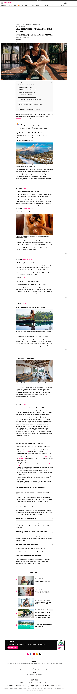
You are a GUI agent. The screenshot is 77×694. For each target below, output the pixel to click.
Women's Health (40, 690)
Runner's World (33, 690)
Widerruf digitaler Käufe (34, 665)
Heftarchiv (40, 674)
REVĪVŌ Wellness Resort (28, 303)
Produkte (40, 0)
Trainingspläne (4, 5)
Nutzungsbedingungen (36, 663)
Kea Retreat (25, 278)
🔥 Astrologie (20, 5)
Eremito (24, 404)
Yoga (17, 199)
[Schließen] (51, 124)
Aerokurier (5, 688)
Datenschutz (17, 663)
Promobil (27, 690)
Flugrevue (34, 688)
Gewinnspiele (26, 658)
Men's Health (49, 688)
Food (15, 5)
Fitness (10, 5)
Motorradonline (57, 688)
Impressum (12, 663)
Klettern (38, 688)
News (62, 5)
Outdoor (62, 688)
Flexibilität (45, 456)
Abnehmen (27, 5)
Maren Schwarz (18, 39)
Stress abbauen (25, 451)
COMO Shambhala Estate (28, 208)
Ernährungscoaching (30, 669)
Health (32, 5)
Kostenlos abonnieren (13, 647)
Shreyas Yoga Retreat (27, 259)
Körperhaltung (22, 458)
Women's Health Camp (20, 669)
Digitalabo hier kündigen (57, 663)
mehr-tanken (43, 688)
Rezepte (37, 658)
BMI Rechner (42, 658)
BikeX (20, 688)
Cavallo (29, 688)
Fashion (46, 5)
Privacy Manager (24, 663)
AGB (30, 663)
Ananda (24, 188)
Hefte (37, 0)
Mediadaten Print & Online (32, 674)
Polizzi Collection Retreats (28, 355)
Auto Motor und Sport (13, 688)
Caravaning (24, 688)
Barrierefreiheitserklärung (47, 663)
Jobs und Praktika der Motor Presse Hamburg (43, 669)
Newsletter (32, 658)
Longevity (38, 5)
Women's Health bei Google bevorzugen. (38, 128)
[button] (34, 61)
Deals (58, 5)
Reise (52, 5)
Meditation (18, 118)
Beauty (42, 5)
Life (54, 5)
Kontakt (7, 663)
